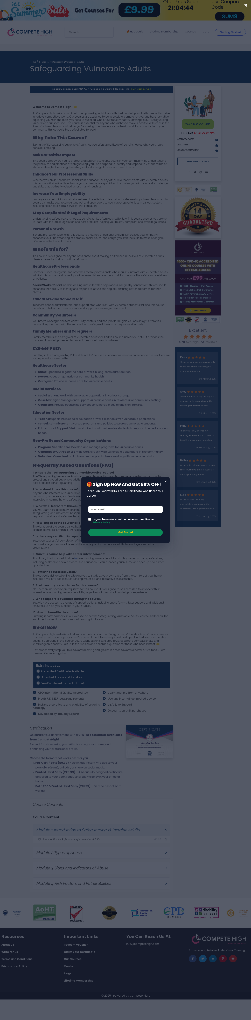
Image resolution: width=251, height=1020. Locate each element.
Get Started (125, 532)
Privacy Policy (101, 522)
